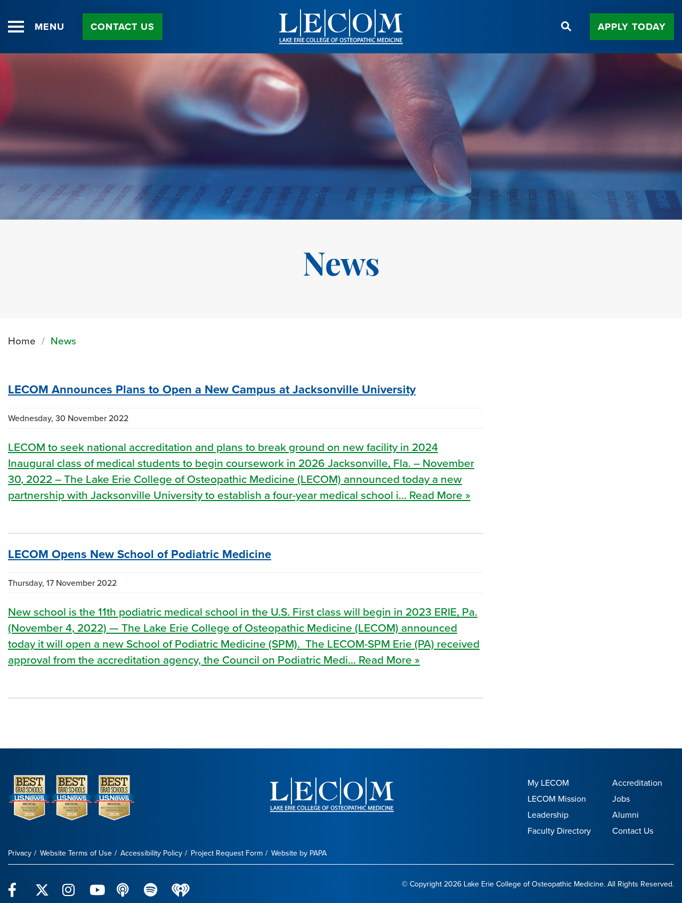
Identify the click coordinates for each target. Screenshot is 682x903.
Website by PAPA (299, 853)
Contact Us (123, 27)
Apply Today (632, 27)
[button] (16, 27)
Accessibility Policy (151, 853)
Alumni (625, 815)
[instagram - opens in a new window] (69, 884)
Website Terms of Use (76, 853)
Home (22, 341)
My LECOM (548, 783)
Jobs (621, 799)
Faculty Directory (559, 831)
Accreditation (637, 783)
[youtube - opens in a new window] (97, 884)
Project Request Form (227, 853)
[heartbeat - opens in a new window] (180, 884)
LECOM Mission (556, 799)
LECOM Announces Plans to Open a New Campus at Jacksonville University (212, 389)
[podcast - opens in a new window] (124, 884)
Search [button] (566, 26)
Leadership (548, 815)
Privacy (19, 853)
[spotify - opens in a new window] (151, 884)
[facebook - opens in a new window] (15, 884)
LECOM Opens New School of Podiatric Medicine (139, 554)
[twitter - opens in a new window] (42, 884)
